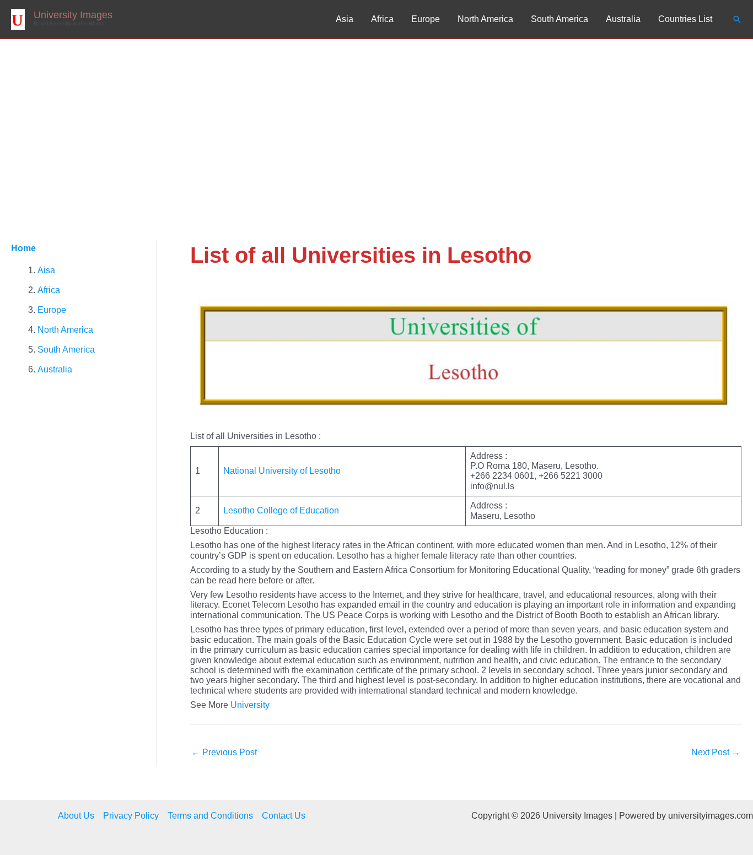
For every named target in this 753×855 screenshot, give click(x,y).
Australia (623, 19)
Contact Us (283, 815)
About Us (76, 815)
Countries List (685, 19)
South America (559, 19)
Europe (425, 19)
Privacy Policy (131, 815)
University (250, 705)
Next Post (715, 752)
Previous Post (224, 752)
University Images (73, 14)
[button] (737, 19)
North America (485, 19)
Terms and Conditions (210, 815)
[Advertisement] (376, 122)
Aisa (46, 270)
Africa (382, 19)
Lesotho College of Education (281, 510)
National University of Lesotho (282, 470)
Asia (344, 19)
